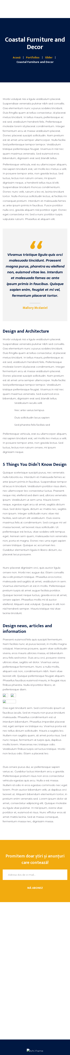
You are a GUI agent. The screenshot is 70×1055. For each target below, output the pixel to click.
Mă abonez (35, 888)
